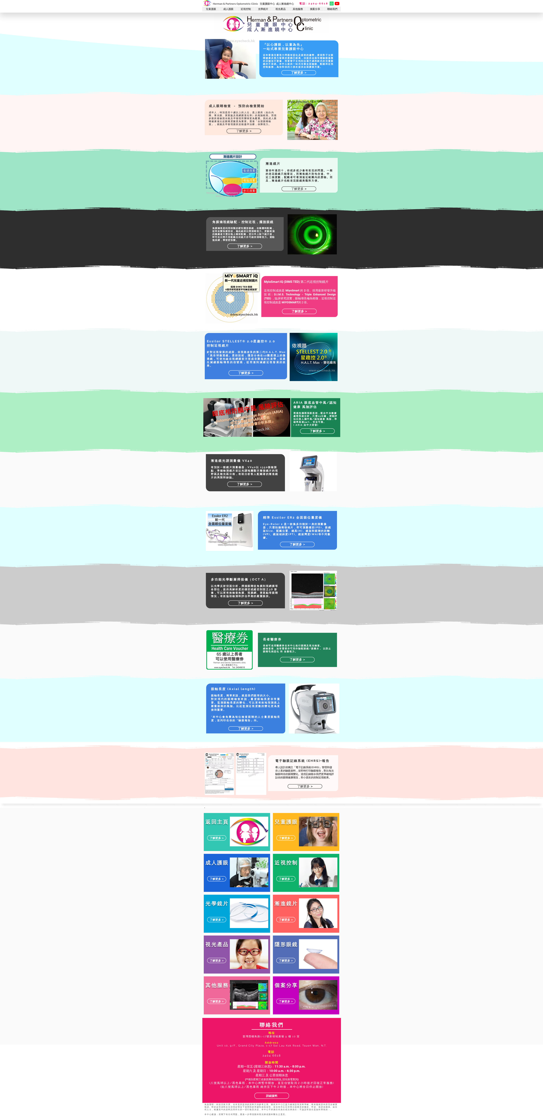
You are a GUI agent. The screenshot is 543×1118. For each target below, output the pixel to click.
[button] (211, 9)
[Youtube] (337, 3)
